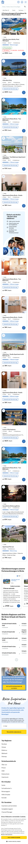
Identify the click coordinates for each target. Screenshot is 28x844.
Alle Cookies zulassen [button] (14, 837)
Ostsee (4, 747)
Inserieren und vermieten (9, 806)
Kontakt (4, 798)
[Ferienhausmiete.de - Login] (22, 2)
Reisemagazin (6, 791)
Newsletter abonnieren (14, 732)
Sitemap (4, 756)
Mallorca (4, 750)
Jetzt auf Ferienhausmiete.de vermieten (14, 687)
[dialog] (14, 829)
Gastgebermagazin (7, 809)
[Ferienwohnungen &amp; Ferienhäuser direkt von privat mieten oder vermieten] (2, 2)
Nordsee (4, 744)
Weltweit (4, 753)
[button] (26, 2)
